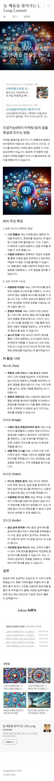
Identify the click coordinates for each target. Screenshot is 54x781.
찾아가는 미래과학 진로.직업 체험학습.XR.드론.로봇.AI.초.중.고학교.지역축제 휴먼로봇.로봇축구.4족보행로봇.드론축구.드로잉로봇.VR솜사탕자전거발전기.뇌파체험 (18, 94)
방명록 (27, 16)
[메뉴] (48, 5)
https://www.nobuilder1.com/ (19, 105)
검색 (42, 6)
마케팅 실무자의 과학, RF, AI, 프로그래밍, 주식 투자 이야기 (20, 735)
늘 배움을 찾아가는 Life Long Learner (23, 5)
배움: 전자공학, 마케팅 (15, 626)
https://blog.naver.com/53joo (19, 84)
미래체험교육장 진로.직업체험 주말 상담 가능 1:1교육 (18, 88)
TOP (48, 772)
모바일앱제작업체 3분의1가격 (23, 109)
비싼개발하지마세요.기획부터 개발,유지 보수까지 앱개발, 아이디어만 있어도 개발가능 (26, 115)
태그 (15, 16)
